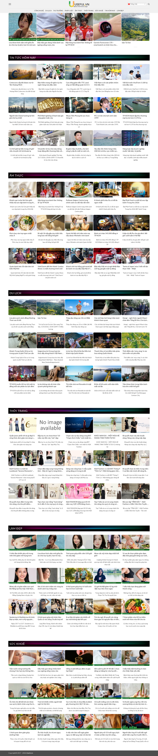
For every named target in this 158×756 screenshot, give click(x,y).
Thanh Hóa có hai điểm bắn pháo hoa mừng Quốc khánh (107, 352)
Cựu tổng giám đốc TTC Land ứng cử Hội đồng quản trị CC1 (78, 84)
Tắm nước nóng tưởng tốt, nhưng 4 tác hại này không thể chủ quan (21, 670)
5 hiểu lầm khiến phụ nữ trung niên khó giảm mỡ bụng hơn (21, 554)
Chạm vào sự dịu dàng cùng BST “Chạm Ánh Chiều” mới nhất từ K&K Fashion (78, 437)
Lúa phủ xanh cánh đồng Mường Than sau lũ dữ (22, 319)
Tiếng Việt (133, 4)
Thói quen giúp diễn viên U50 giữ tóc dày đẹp (79, 554)
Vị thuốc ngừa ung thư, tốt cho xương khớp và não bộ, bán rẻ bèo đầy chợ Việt (135, 703)
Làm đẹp (120, 11)
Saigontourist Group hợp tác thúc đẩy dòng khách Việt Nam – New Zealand (50, 352)
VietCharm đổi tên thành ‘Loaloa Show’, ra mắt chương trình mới (50, 267)
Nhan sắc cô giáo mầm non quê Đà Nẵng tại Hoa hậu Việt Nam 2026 (21, 587)
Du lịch (48, 11)
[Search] (149, 4)
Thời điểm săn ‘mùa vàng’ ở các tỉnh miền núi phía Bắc (135, 352)
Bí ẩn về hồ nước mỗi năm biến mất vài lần (106, 385)
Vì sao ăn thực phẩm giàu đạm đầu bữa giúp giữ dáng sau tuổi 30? (135, 554)
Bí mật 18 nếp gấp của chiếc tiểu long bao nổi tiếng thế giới (50, 234)
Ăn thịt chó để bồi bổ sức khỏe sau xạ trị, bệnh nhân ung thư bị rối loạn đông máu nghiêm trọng (22, 703)
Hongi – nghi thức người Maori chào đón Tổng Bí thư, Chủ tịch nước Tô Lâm (135, 319)
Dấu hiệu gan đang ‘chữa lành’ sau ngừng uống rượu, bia (50, 44)
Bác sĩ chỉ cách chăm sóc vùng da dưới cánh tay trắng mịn (50, 587)
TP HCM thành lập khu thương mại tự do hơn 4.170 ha (135, 117)
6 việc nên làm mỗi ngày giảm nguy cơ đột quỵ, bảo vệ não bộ (78, 733)
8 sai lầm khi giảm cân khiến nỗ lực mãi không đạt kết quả (78, 618)
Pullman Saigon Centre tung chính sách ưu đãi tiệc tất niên (78, 201)
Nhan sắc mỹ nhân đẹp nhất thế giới (106, 554)
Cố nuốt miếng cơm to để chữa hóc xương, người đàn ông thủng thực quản (106, 703)
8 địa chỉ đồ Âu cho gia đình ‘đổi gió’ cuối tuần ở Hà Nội (135, 234)
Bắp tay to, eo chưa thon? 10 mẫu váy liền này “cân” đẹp (49, 437)
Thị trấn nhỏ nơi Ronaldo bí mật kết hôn (78, 385)
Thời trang (89, 11)
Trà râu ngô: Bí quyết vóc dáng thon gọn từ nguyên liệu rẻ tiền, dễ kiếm (106, 618)
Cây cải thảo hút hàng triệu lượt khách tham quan (106, 319)
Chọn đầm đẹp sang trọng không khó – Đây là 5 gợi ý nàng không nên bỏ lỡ (50, 470)
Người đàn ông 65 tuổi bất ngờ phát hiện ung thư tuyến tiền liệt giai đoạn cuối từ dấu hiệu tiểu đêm (135, 733)
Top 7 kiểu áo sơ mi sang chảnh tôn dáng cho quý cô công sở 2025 (106, 503)
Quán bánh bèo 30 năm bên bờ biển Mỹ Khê (21, 267)
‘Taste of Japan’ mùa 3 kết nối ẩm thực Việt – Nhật (135, 267)
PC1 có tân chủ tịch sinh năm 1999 (105, 117)
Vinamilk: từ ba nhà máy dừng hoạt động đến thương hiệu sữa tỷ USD (50, 150)
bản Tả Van (126, 43)
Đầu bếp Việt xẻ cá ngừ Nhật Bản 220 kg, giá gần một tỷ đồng (107, 267)
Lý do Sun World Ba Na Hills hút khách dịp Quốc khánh (78, 352)
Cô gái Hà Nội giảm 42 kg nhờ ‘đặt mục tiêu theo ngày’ (105, 587)
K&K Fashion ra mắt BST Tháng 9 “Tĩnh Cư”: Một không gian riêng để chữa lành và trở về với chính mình (107, 470)
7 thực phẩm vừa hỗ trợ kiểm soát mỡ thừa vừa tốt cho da (134, 618)
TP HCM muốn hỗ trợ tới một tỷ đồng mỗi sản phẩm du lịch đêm (22, 385)
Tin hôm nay (110, 11)
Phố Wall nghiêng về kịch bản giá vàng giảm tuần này (50, 117)
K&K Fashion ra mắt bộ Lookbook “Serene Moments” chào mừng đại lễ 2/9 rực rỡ (21, 470)
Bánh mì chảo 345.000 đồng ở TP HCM (106, 234)
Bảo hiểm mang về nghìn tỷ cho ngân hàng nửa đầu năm (50, 84)
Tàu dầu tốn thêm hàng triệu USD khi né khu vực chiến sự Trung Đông (105, 150)
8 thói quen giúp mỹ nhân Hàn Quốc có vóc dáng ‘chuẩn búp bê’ (50, 618)
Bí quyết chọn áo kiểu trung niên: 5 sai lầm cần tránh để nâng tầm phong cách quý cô (136, 470)
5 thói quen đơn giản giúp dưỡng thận (19, 733)
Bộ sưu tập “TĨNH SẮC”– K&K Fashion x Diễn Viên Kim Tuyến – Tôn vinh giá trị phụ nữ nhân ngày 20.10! (135, 503)
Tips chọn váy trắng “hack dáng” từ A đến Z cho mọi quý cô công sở (50, 503)
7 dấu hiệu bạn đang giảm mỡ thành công (134, 587)
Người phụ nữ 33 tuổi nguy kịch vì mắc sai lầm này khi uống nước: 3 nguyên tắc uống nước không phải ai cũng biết (106, 733)
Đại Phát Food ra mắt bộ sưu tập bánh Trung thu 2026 (135, 201)
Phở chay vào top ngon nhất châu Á (20, 234)
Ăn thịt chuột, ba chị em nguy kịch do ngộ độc (49, 733)
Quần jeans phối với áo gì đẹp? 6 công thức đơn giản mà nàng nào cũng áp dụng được (22, 437)
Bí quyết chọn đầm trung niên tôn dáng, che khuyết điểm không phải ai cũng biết (21, 503)
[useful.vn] (79, 4)
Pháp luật (69, 11)
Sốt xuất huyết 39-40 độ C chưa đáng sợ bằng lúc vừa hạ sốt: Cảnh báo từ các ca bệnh (106, 670)
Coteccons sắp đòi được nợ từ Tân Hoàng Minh (21, 84)
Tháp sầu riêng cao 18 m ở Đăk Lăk (78, 319)
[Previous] (9, 30)
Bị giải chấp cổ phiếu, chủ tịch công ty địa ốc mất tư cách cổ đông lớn (77, 150)
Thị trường (58, 11)
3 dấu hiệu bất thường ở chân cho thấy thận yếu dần (134, 670)
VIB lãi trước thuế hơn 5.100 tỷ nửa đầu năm (135, 84)
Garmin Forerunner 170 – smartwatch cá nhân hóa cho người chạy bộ (105, 44)
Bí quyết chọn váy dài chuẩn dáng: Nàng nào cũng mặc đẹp (134, 437)
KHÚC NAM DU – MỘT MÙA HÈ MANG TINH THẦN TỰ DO (106, 437)
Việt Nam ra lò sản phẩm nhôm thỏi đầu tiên (106, 84)
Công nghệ (39, 11)
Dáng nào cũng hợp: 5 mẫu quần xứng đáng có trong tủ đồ (78, 470)
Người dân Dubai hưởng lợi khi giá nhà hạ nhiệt (21, 117)
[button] (9, 4)
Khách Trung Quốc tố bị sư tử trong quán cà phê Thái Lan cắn (21, 352)
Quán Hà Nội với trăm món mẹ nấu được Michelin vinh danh (78, 234)
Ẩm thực (78, 11)
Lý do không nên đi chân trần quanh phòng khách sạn (49, 385)
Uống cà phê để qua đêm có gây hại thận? (78, 670)
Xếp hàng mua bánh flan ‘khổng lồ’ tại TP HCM (78, 44)
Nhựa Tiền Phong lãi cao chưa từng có (78, 117)
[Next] (148, 30)
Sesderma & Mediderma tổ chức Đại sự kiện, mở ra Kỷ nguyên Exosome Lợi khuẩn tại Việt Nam (22, 618)
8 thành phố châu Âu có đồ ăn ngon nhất (106, 201)
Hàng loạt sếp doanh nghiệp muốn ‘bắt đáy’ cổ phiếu (133, 150)
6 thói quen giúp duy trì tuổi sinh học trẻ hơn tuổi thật (79, 587)
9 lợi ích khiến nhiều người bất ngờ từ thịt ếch (50, 703)
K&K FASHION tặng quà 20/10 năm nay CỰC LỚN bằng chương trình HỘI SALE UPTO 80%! (79, 503)
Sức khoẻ (99, 11)
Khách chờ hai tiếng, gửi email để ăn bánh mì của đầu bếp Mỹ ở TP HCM (79, 267)
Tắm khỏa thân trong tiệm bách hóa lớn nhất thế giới (135, 385)
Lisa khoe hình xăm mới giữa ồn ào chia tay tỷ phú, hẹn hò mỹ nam (22, 44)
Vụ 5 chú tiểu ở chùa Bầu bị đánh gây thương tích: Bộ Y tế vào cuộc (79, 703)
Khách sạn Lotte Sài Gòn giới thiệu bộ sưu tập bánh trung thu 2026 (22, 201)
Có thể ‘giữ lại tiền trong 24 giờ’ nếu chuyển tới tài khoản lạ (21, 150)
